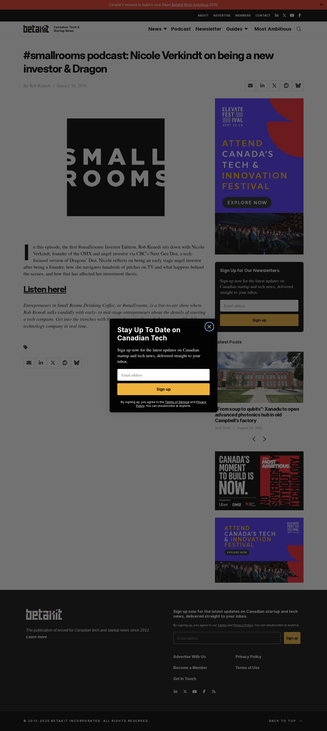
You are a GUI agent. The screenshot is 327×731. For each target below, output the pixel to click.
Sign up (164, 389)
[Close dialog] (209, 326)
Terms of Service (177, 402)
